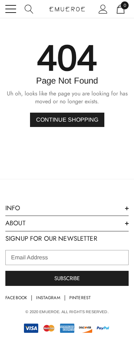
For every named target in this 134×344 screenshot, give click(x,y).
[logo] (67, 9)
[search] (29, 8)
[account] (103, 8)
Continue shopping (67, 120)
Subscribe (67, 278)
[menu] (10, 9)
